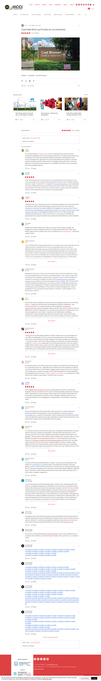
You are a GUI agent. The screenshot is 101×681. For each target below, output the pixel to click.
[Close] (99, 678)
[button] (85, 14)
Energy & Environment (41, 75)
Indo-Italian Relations (70, 14)
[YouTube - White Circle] (47, 659)
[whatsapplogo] (86, 4)
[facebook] (76, 4)
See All (86, 94)
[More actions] (79, 25)
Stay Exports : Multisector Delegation (49, 114)
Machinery (24, 75)
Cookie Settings (85, 678)
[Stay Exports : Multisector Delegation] (50, 104)
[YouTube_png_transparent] (88, 4)
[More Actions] (79, 150)
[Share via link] (33, 81)
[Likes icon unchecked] (26, 168)
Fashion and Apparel (36, 14)
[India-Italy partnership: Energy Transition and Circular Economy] (76, 104)
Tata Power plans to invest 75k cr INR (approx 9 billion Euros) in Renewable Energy (24, 114)
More (79, 14)
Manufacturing (47, 14)
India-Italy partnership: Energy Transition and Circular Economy (74, 114)
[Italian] (93, 4)
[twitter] (79, 4)
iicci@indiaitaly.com (52, 664)
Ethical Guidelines (39, 669)
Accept (94, 678)
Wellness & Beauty (58, 14)
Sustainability (31, 75)
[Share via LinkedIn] (30, 81)
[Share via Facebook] (22, 81)
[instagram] (84, 4)
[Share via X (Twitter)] (26, 81)
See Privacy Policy (47, 679)
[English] (90, 4)
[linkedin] (81, 4)
